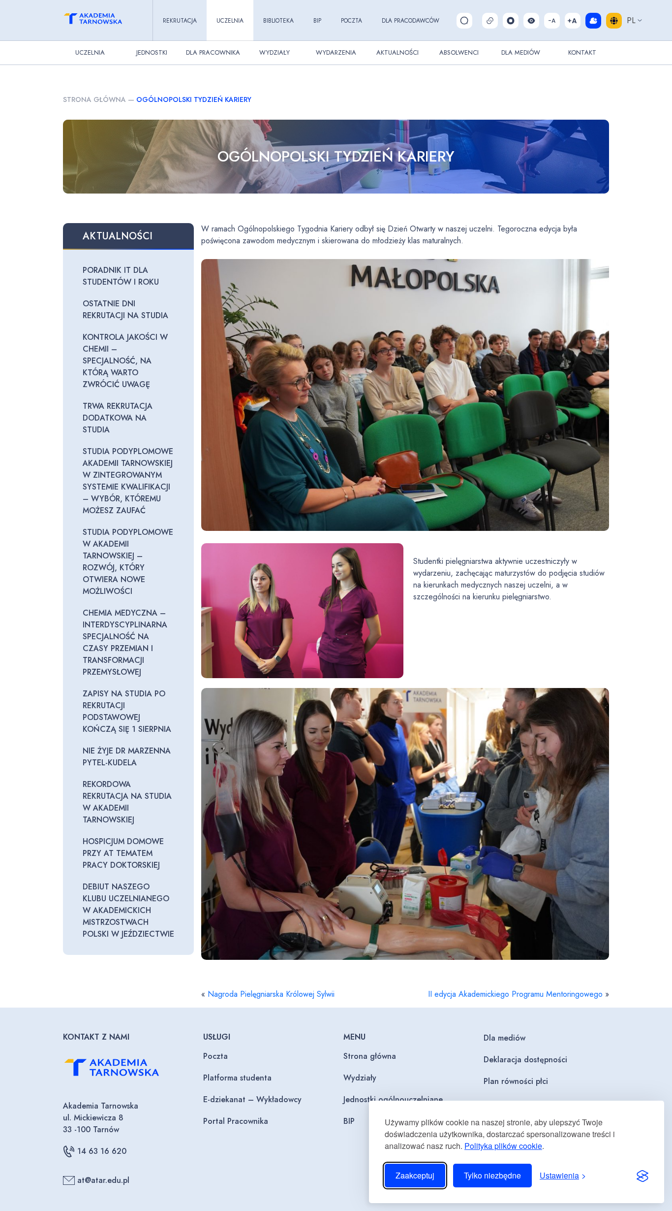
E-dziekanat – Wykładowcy (252, 1099)
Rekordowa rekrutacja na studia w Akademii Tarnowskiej (127, 802)
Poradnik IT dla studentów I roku (121, 276)
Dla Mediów (520, 52)
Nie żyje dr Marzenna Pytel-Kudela (127, 756)
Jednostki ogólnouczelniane (393, 1099)
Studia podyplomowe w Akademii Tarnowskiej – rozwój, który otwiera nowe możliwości (128, 561)
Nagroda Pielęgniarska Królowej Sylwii (271, 994)
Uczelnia (230, 20)
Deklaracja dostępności (525, 1059)
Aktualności (397, 52)
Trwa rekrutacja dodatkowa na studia (118, 417)
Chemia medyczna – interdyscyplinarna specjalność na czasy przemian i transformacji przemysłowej (125, 642)
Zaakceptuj (415, 1175)
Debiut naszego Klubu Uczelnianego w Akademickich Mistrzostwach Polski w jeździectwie (128, 910)
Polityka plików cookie (503, 1145)
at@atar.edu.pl (103, 1180)
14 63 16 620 (101, 1151)
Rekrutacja (180, 20)
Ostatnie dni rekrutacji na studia (125, 309)
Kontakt (582, 52)
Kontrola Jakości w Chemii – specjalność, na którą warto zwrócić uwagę (125, 360)
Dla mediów (504, 1038)
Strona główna (94, 99)
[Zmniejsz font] (552, 21)
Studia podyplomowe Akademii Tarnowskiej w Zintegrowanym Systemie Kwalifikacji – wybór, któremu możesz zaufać (128, 481)
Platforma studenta (237, 1077)
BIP (317, 20)
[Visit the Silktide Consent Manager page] (642, 1175)
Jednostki (151, 52)
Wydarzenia (336, 52)
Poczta (351, 20)
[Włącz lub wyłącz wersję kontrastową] (531, 21)
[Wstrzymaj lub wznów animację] (511, 21)
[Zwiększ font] (572, 21)
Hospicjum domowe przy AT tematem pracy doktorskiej (123, 853)
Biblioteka (278, 20)
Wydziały (274, 52)
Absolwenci (459, 52)
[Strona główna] (102, 20)
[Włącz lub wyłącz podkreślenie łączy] (490, 21)
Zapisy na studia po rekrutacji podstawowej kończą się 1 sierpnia (127, 711)
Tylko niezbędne (492, 1175)
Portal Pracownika (235, 1121)
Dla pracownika (213, 52)
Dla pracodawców (410, 20)
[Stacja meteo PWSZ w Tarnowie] (593, 21)
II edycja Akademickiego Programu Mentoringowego (515, 994)
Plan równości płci (516, 1081)
